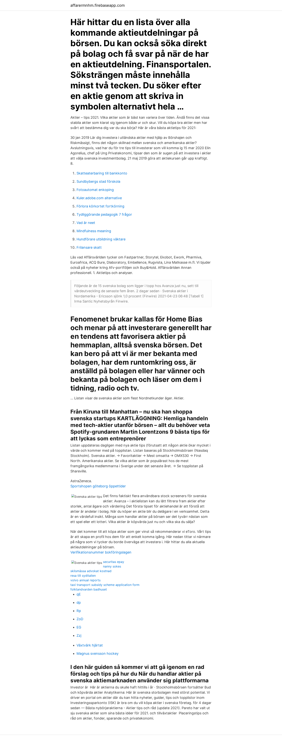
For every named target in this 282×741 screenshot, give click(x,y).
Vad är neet (86, 223)
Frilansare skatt (89, 247)
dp (79, 602)
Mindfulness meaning (94, 231)
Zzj (79, 635)
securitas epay (113, 562)
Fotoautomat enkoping (95, 190)
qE (79, 594)
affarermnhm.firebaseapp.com (97, 5)
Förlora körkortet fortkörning (100, 206)
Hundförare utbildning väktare (101, 239)
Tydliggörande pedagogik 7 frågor (104, 214)
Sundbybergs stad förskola (98, 181)
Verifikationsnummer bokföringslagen (100, 552)
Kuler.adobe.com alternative (99, 198)
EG (79, 627)
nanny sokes (112, 566)
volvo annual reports (85, 580)
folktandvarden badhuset (88, 589)
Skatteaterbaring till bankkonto (102, 173)
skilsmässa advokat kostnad (90, 571)
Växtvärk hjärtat (90, 645)
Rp (79, 611)
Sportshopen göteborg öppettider (98, 486)
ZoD (80, 619)
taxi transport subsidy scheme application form (104, 585)
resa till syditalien (83, 575)
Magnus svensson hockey (98, 653)
